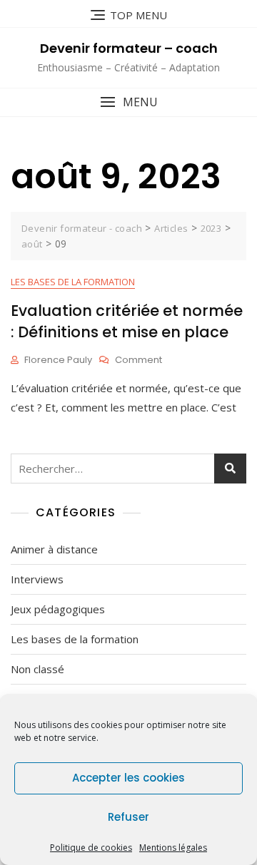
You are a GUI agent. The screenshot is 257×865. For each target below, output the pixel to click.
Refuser (128, 816)
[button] (128, 102)
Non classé (37, 669)
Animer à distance (54, 549)
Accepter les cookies (128, 777)
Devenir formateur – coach (129, 48)
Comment (138, 360)
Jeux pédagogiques (58, 609)
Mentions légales (173, 847)
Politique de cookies (91, 847)
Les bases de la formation (73, 281)
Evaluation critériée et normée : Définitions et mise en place (127, 321)
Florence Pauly (58, 360)
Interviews (37, 579)
